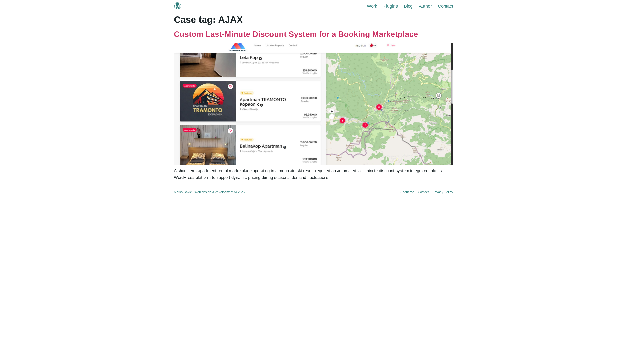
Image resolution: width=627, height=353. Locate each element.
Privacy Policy (443, 192)
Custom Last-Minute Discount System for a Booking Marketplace (296, 34)
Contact (423, 192)
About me (407, 192)
